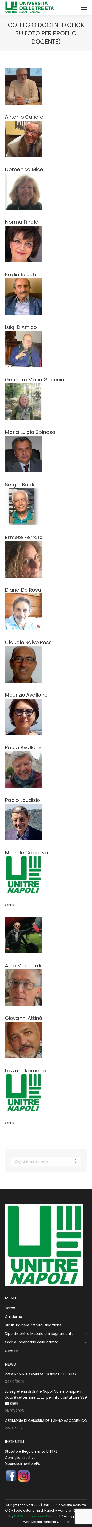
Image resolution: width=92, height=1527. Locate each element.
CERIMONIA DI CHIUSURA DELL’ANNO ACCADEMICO (46, 1420)
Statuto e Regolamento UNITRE (31, 1451)
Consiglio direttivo (20, 1457)
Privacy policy (72, 1516)
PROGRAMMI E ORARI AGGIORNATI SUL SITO (40, 1374)
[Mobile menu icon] (84, 7)
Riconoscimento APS (22, 1463)
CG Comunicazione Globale (36, 1516)
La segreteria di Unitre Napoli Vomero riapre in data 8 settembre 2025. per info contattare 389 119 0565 (46, 1397)
